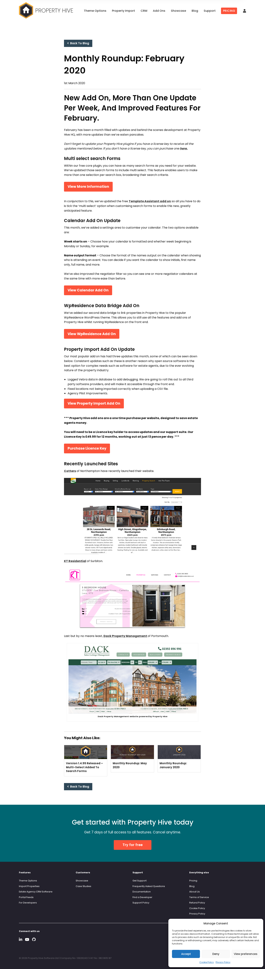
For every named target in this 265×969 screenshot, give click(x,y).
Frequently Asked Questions (148, 886)
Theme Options (95, 11)
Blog (195, 11)
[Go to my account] (244, 11)
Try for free (133, 844)
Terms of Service (199, 897)
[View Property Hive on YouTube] (27, 939)
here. (184, 148)
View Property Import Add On (94, 403)
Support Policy (140, 902)
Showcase (178, 11)
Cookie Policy (206, 962)
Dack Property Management (125, 636)
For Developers (28, 902)
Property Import (123, 11)
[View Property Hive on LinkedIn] (20, 939)
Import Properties (29, 886)
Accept (186, 954)
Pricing (193, 880)
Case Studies (83, 886)
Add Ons (159, 11)
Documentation (141, 891)
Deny (215, 954)
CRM (144, 11)
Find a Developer (142, 897)
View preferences (245, 954)
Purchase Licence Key (87, 448)
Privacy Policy (223, 962)
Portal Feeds (26, 897)
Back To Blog (79, 43)
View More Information (88, 186)
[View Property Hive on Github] (34, 939)
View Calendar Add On (88, 290)
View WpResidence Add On (92, 333)
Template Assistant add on (150, 201)
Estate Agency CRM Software (35, 891)
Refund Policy (197, 902)
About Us (194, 891)
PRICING (229, 11)
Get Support (139, 880)
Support (210, 11)
